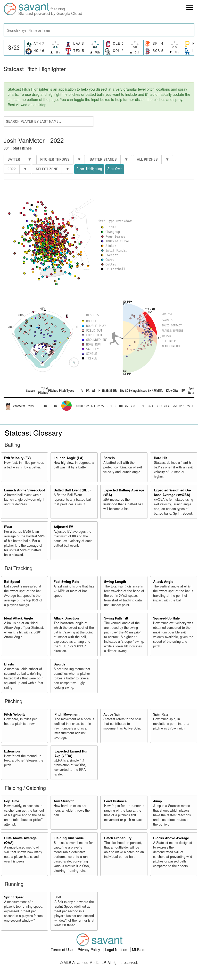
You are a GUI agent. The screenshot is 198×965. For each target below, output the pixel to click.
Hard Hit (160, 458)
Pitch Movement (66, 714)
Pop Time (11, 801)
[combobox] (99, 29)
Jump (157, 801)
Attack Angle (163, 581)
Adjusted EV (63, 526)
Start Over (115, 169)
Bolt (57, 897)
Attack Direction (66, 618)
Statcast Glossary (33, 432)
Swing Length (115, 581)
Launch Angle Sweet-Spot (24, 490)
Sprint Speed (14, 897)
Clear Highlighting (89, 169)
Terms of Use (62, 949)
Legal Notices (116, 949)
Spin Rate (160, 714)
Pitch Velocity (15, 714)
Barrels (109, 458)
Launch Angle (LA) (68, 458)
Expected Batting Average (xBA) (123, 492)
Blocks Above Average (171, 838)
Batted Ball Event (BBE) (72, 490)
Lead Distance (115, 801)
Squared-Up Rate (166, 618)
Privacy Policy (89, 949)
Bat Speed (12, 581)
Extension (12, 751)
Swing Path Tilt (116, 618)
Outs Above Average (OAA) (20, 840)
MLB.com (139, 949)
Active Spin (112, 714)
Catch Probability (117, 838)
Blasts (9, 664)
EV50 (8, 526)
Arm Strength (64, 801)
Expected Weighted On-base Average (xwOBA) (172, 492)
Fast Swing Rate (66, 581)
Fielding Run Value (69, 838)
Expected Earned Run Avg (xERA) (71, 753)
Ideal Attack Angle (18, 618)
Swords (59, 664)
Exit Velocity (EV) (17, 458)
